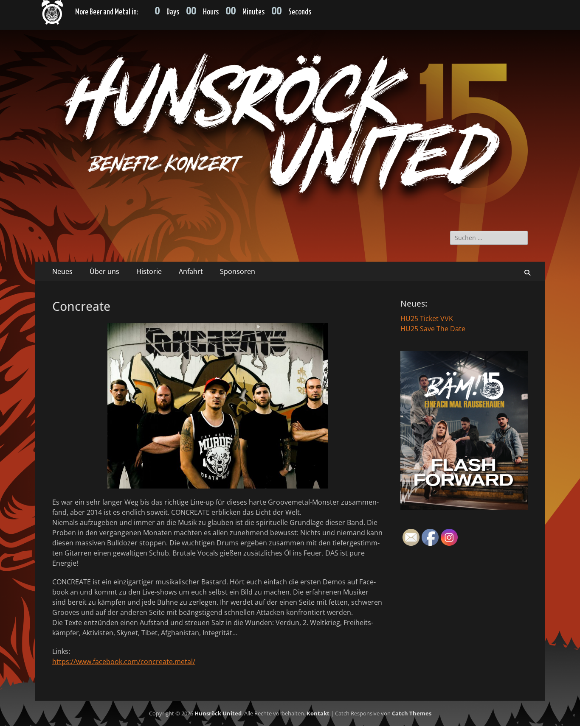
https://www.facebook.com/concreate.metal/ (123, 661)
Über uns (104, 271)
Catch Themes (411, 713)
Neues (62, 271)
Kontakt (318, 713)
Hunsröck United (218, 713)
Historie (149, 271)
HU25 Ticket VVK (426, 318)
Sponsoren (237, 271)
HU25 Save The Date (432, 328)
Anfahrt (191, 271)
